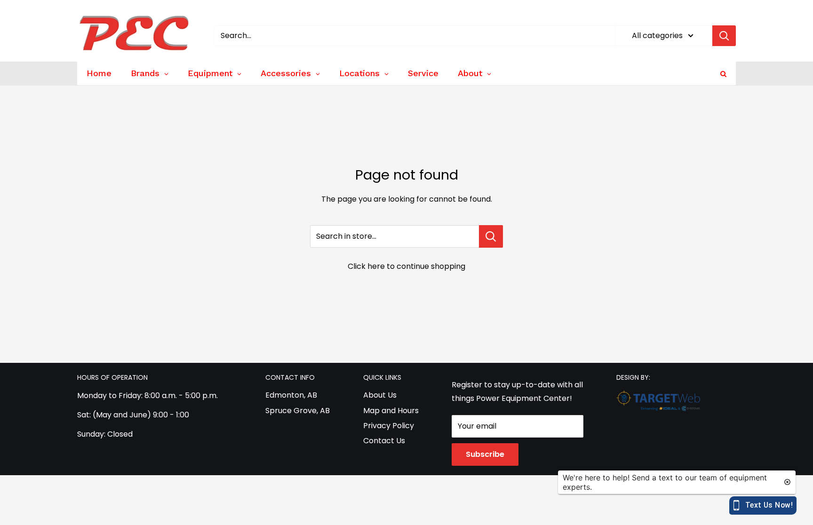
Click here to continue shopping (406, 266)
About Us (380, 395)
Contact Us (384, 440)
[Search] (724, 35)
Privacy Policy (388, 425)
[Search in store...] (491, 236)
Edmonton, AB (291, 395)
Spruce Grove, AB (297, 410)
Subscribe (485, 454)
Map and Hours (391, 410)
